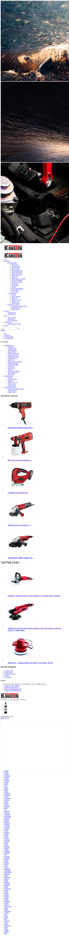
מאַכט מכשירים (12, 262)
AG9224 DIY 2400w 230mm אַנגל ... (21, 558)
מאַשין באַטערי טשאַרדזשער (19, 306)
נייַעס (5, 316)
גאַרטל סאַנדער (16, 266)
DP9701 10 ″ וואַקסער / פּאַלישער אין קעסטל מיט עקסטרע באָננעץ (30, 663)
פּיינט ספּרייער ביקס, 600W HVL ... (20, 460)
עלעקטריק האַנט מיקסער (18, 279)
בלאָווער (14, 295)
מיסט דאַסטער (16, 303)
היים (5, 259)
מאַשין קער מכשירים (13, 304)
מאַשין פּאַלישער (16, 267)
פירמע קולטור (11, 314)
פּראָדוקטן (7, 261)
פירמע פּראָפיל (12, 312)
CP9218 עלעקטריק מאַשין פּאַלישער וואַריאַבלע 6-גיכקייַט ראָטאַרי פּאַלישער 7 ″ (34, 596)
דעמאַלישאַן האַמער (17, 274)
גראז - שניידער (15, 301)
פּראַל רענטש (15, 285)
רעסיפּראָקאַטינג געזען (18, 288)
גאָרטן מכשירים (12, 293)
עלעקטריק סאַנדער (17, 282)
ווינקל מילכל (15, 264)
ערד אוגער (14, 277)
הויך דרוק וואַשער (16, 299)
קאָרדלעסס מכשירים (17, 270)
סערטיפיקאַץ (7, 322)
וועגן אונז (6, 311)
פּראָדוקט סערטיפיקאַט (14, 324)
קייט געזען (14, 298)
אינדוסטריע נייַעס (12, 320)
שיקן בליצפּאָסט (5, 718)
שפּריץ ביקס (15, 291)
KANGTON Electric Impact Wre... (20, 428)
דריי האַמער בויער (16, 290)
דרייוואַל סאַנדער (16, 275)
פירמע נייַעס (11, 319)
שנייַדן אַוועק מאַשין (17, 272)
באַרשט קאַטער (16, 296)
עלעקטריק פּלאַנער (17, 280)
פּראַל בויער (15, 283)
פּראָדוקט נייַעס (12, 317)
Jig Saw (14, 287)
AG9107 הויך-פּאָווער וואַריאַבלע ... (20, 525)
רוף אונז (6, 325)
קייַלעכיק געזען (15, 269)
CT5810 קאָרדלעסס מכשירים (18, 493)
